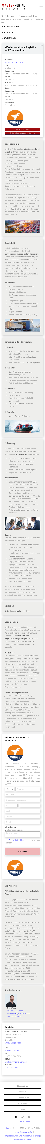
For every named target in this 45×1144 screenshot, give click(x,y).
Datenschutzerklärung (17, 840)
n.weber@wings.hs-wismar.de (18, 1013)
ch (16, 1117)
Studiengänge (12, 16)
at (23, 1117)
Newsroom (22, 1103)
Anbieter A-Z (22, 1092)
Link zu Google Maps (13, 1043)
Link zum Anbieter (23, 129)
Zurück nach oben (23, 1121)
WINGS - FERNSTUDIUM (14, 62)
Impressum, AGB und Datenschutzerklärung (22, 1136)
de (29, 1117)
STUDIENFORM (10, 38)
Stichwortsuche (22, 1097)
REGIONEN (8, 32)
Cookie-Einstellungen (22, 1139)
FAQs (22, 1109)
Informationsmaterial (15, 830)
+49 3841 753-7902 (15, 1011)
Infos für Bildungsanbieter (22, 1132)
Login (8, 1128)
